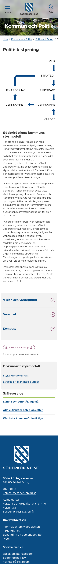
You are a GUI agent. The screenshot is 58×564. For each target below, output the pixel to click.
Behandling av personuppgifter (23, 535)
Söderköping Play (14, 558)
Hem (5, 39)
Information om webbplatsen (21, 527)
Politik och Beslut (44, 39)
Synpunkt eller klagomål (18, 511)
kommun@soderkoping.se (19, 493)
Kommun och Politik (21, 39)
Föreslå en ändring (18, 347)
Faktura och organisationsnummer (25, 503)
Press (6, 539)
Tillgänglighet (11, 531)
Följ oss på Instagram (16, 562)
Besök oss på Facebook (18, 554)
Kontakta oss (11, 499)
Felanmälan (10, 507)
